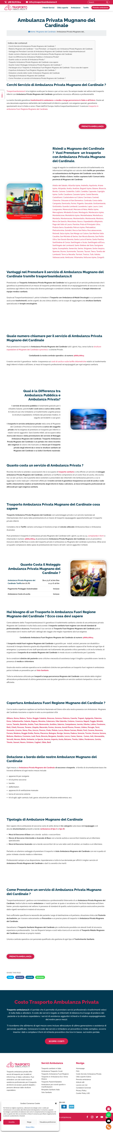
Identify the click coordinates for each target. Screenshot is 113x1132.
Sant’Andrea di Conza (61, 242)
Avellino (76, 188)
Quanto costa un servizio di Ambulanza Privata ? (27, 60)
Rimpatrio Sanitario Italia (50, 1090)
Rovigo (60, 733)
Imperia (54, 739)
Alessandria (99, 736)
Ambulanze (76, 8)
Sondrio (60, 736)
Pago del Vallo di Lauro (62, 224)
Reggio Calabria (39, 718)
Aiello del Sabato (60, 185)
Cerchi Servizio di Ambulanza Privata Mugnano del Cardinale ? (32, 46)
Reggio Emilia (27, 733)
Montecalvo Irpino (96, 212)
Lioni (101, 206)
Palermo (98, 718)
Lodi (33, 736)
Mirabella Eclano (71, 212)
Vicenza (95, 733)
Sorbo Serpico (98, 248)
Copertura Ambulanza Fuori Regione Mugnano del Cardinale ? (32, 70)
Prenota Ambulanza (93, 126)
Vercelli (10, 739)
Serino (80, 248)
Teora (93, 251)
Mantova (18, 736)
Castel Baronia (92, 194)
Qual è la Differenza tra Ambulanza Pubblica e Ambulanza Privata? (34, 57)
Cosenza (79, 721)
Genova (58, 718)
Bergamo (52, 736)
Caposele (92, 191)
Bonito (55, 191)
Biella (23, 739)
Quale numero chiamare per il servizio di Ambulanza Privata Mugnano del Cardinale (40, 54)
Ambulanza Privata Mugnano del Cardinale (37, 768)
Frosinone (101, 724)
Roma (16, 718)
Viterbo (86, 724)
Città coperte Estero (83, 1077)
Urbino (84, 727)
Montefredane (86, 215)
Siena (25, 730)
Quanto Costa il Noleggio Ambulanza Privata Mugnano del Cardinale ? (35, 65)
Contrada (88, 200)
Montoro (99, 218)
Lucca (60, 730)
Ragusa (34, 721)
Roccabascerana (94, 230)
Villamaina (78, 257)
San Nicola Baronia (86, 236)
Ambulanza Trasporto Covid (51, 1071)
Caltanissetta (17, 721)
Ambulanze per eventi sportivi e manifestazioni (53, 1086)
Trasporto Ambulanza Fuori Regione (55, 1074)
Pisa (30, 730)
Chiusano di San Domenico (72, 200)
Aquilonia (93, 185)
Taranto (16, 724)
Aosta (60, 739)
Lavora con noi (81, 1085)
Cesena (91, 730)
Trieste (9, 742)
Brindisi (100, 721)
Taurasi (87, 251)
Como (73, 736)
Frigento (80, 203)
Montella (56, 218)
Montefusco (98, 215)
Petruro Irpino (79, 227)
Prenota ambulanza (100, 8)
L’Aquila (35, 727)
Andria (30, 724)
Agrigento (89, 718)
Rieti (8, 727)
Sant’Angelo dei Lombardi (63, 245)
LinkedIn (30, 977)
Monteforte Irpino (72, 215)
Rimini (79, 730)
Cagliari (37, 742)
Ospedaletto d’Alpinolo (93, 221)
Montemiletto (79, 218)
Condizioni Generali (83, 1088)
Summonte (71, 251)
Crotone (71, 721)
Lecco (67, 736)
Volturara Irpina (89, 257)
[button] (56, 1103)
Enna (9, 721)
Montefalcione (58, 215)
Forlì (85, 730)
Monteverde (90, 218)
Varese (79, 736)
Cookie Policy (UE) (83, 1093)
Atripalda (62, 188)
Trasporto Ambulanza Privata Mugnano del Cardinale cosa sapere (33, 62)
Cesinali (95, 197)
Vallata (97, 254)
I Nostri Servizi (48, 8)
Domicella (66, 203)
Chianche (56, 200)
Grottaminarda (99, 203)
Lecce (9, 724)
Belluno (10, 736)
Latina (93, 724)
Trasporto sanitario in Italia (51, 1068)
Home (32, 32)
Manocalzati (68, 209)
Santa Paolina (98, 239)
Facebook (20, 977)
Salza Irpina (65, 233)
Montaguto (83, 212)
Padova (74, 733)
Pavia (38, 736)
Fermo (51, 727)
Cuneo (86, 736)
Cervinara (87, 197)
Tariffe (86, 8)
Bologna (52, 733)
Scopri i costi (56, 1041)
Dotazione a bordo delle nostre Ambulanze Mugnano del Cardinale (34, 73)
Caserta (73, 718)
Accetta (11, 1122)
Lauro (95, 206)
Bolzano (67, 739)
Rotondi (56, 233)
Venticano (69, 257)
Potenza (66, 718)
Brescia (44, 736)
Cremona (26, 736)
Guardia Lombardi (69, 206)
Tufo (92, 254)
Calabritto (70, 191)
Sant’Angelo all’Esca (96, 242)
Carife (60, 194)
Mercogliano (58, 212)
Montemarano (66, 218)
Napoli (86, 721)
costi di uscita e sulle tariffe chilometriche (68, 361)
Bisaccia (102, 188)
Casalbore (68, 194)
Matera (23, 718)
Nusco (80, 221)
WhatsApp (40, 977)
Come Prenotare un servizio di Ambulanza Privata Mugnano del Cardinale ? (37, 78)
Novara (17, 739)
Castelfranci (57, 197)
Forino (73, 203)
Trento (75, 739)
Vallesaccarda (58, 257)
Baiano (95, 188)
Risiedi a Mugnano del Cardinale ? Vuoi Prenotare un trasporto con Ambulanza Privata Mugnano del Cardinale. (51, 49)
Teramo (28, 727)
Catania (27, 721)
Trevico (86, 254)
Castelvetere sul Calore (73, 197)
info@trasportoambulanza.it (43, 2)
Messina (41, 721)
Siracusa (50, 718)
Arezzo (35, 730)
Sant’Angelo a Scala (79, 242)
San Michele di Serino (69, 236)
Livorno (18, 730)
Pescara (20, 727)
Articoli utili (80, 1082)
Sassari (16, 742)
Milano (10, 718)
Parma (36, 733)
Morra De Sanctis (60, 221)
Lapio (90, 206)
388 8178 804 (14, 2)
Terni (97, 727)
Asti (91, 736)
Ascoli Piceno (67, 727)
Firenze (42, 730)
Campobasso (70, 724)
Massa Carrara (70, 730)
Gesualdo (88, 203)
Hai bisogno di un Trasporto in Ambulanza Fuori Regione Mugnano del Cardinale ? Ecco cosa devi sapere (48, 68)
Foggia (93, 721)
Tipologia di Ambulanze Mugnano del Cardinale (27, 76)
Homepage (80, 1068)
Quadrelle (68, 227)
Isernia (80, 724)
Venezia (81, 733)
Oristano (30, 742)
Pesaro (77, 727)
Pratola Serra (58, 227)
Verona (67, 733)
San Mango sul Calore (79, 233)
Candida (84, 191)
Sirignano (88, 248)
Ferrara (10, 733)
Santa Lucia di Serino (83, 239)
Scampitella (63, 248)
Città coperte (62, 8)
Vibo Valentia (61, 721)
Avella (69, 188)
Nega (29, 1122)
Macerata (43, 727)
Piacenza (44, 733)
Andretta (84, 185)
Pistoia (54, 730)
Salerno (60, 724)
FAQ (77, 1071)
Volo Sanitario (46, 1092)
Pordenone (89, 739)
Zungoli (100, 257)
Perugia (91, 727)
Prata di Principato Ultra (90, 224)
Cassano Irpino (79, 194)
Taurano (80, 251)
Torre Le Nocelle (68, 254)
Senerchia (73, 248)
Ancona (58, 727)
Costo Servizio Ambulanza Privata (88, 1074)
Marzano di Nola (80, 209)
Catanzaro (50, 721)
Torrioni (79, 254)
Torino (29, 718)
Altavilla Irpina (74, 185)
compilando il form (96, 536)
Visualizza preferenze (48, 1122)
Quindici (68, 230)
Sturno (63, 251)
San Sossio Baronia (65, 239)
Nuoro (22, 742)
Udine (81, 739)
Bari (48, 742)
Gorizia (98, 739)
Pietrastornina (58, 230)
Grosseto (10, 730)
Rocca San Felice (80, 230)
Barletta (23, 724)
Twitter (10, 977)
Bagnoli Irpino (86, 188)
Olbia (44, 742)
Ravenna (99, 730)
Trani (36, 724)
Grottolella (57, 206)
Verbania (30, 739)
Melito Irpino (93, 209)
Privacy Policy (30, 1127)
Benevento (44, 724)
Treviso (88, 733)
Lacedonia (82, 206)
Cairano (62, 191)
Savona (47, 739)
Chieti (13, 727)
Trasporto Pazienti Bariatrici (51, 1082)
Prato (48, 730)
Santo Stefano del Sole (84, 245)
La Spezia (39, 739)
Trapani (81, 718)
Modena (17, 733)
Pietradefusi (90, 227)
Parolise (76, 224)
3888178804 (79, 356)
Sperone (56, 251)
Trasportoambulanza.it (16, 91)
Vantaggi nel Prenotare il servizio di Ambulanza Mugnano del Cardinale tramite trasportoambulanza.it (47, 52)
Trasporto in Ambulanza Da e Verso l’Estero (54, 1078)
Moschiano (71, 221)
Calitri (77, 191)
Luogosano (57, 209)
